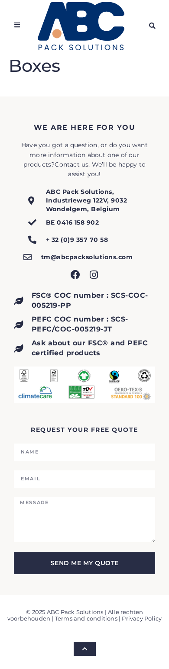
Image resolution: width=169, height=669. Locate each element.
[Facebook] (75, 275)
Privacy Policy (142, 618)
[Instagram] (93, 275)
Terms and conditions (86, 618)
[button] (152, 26)
